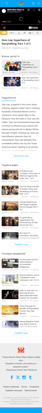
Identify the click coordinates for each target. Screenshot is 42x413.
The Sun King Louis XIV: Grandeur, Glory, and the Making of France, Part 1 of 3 (29, 190)
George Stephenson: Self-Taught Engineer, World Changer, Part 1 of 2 (29, 206)
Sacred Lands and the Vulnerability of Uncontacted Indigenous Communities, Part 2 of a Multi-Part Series (29, 263)
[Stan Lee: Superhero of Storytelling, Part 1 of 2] (12, 66)
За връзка (34, 386)
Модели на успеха (20, 48)
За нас (24, 386)
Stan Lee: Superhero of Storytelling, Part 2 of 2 (31, 80)
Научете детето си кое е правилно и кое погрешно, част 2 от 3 (29, 277)
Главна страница (11, 386)
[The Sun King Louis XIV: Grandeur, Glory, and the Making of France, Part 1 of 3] (10, 190)
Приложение (31, 390)
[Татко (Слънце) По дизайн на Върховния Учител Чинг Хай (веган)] (10, 310)
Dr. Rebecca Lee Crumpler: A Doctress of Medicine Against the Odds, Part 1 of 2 (30, 175)
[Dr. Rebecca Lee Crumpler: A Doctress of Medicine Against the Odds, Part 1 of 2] (10, 175)
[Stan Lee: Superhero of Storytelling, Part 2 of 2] (12, 81)
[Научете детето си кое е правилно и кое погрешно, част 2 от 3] (10, 279)
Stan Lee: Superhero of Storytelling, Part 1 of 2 (30, 66)
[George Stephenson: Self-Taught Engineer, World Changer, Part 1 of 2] (10, 206)
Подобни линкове (13, 390)
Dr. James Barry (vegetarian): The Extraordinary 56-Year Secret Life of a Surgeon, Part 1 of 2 (29, 221)
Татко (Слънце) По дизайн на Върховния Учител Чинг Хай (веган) (29, 310)
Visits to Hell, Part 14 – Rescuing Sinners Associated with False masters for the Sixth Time (29, 294)
